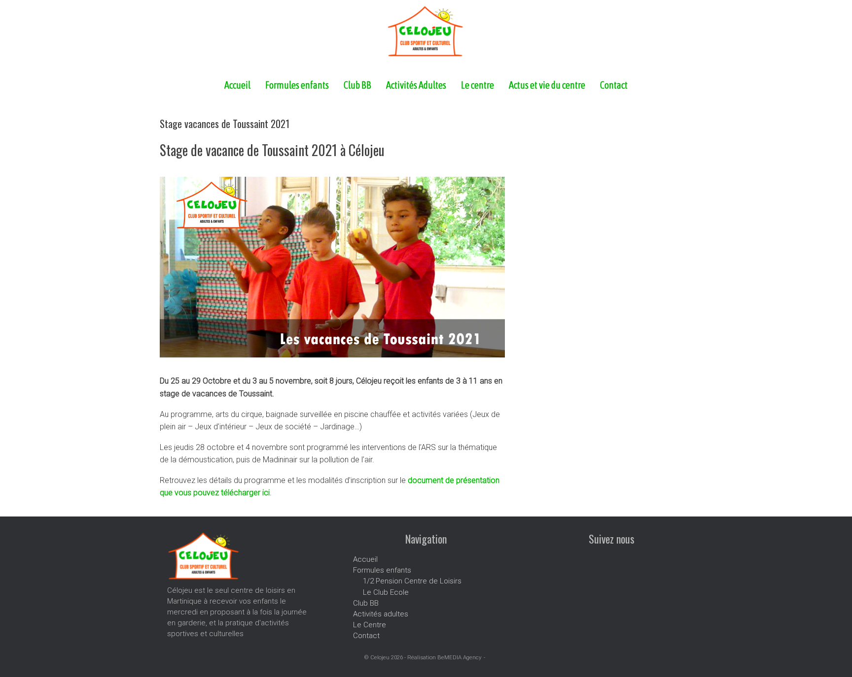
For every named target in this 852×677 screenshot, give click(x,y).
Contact (614, 85)
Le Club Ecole (386, 592)
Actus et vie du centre (547, 85)
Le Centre (369, 624)
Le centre (477, 85)
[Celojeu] (426, 31)
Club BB (357, 85)
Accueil (237, 85)
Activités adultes (380, 614)
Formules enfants (297, 85)
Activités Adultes (416, 85)
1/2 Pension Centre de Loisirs (412, 581)
